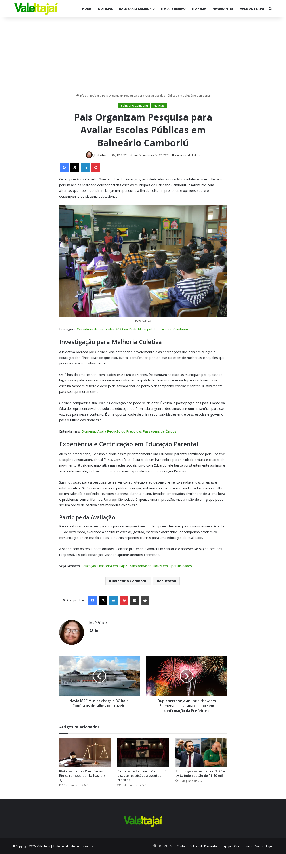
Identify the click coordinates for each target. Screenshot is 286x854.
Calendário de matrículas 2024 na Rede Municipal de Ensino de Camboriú (132, 329)
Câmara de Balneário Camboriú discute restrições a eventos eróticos (142, 775)
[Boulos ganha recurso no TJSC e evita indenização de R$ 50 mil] (201, 752)
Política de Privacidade (205, 846)
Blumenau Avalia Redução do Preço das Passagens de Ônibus (129, 431)
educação (167, 580)
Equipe (227, 846)
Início (82, 96)
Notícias (105, 8)
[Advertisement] (143, 55)
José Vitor (100, 155)
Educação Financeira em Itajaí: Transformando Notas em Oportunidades (136, 565)
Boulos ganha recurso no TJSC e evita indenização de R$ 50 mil (200, 773)
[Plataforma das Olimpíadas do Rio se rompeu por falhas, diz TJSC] (85, 752)
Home (87, 8)
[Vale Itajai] (36, 8)
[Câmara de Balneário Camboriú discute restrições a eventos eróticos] (143, 752)
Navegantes (223, 8)
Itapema (199, 8)
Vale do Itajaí (252, 8)
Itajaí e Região (173, 8)
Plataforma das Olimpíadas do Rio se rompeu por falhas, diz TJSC (83, 775)
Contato (182, 846)
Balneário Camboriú (137, 8)
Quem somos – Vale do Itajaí (253, 846)
